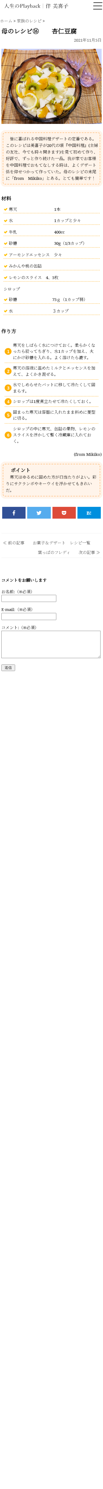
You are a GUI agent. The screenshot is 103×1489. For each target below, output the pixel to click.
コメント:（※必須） (20, 627)
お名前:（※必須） (18, 591)
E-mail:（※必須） (18, 609)
